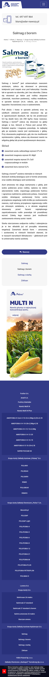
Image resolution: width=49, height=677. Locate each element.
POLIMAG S (24, 576)
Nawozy (19, 40)
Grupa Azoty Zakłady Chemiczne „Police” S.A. (24, 503)
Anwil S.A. (24, 398)
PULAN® (24, 466)
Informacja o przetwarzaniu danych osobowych (24, 674)
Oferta (12, 40)
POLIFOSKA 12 (24, 549)
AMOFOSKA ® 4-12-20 (24, 434)
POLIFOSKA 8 (24, 543)
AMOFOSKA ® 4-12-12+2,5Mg (24, 429)
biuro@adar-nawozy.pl (27, 21)
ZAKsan (24, 280)
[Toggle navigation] (43, 4)
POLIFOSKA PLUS (24, 565)
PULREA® (24, 471)
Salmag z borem (24, 269)
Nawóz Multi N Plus (24, 411)
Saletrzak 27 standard (24, 603)
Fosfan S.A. (24, 393)
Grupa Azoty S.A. (24, 590)
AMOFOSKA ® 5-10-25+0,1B (24, 445)
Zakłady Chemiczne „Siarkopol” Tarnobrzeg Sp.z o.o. (24, 662)
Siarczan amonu (24, 619)
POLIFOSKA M (24, 560)
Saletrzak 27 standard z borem (24, 608)
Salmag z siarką (24, 275)
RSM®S (24, 493)
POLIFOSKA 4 (24, 527)
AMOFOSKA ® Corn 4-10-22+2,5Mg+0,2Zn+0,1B (24, 418)
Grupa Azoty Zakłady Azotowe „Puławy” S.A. (24, 458)
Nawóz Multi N (24, 406)
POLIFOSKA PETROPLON (24, 571)
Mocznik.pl (24, 510)
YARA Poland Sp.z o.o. (24, 658)
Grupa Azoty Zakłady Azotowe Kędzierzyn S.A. (24, 627)
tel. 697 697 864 (24, 16)
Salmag (24, 263)
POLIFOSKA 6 (24, 538)
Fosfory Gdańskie (24, 402)
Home (6, 40)
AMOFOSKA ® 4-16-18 (24, 440)
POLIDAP (24, 516)
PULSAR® (24, 477)
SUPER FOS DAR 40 (24, 451)
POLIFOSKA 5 (24, 532)
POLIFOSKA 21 (24, 554)
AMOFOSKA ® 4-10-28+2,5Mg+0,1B (24, 423)
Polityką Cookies (23, 669)
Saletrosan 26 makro (24, 597)
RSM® (24, 482)
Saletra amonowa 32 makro (24, 614)
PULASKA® (24, 488)
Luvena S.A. (24, 586)
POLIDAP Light (24, 521)
